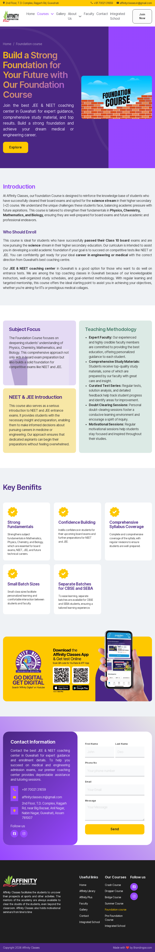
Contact (102, 14)
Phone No (91, 762)
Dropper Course (114, 891)
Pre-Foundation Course (114, 917)
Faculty (89, 14)
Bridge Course (113, 897)
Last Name (121, 743)
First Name (91, 743)
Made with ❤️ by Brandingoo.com (132, 947)
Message (90, 800)
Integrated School (117, 16)
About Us (72, 16)
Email (88, 781)
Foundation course (115, 909)
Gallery (61, 14)
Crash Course (113, 884)
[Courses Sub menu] (52, 14)
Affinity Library (87, 891)
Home (30, 14)
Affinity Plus (85, 897)
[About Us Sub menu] (80, 16)
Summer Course (114, 903)
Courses (43, 14)
